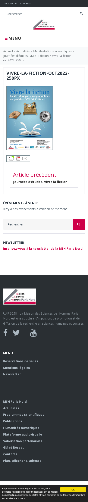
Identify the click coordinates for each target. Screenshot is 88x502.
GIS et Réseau (13, 447)
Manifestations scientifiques (52, 51)
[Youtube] (33, 332)
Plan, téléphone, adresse (22, 461)
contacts (25, 3)
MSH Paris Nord (15, 401)
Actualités (23, 51)
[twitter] (16, 332)
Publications (12, 421)
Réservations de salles (20, 361)
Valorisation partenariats (22, 441)
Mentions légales (16, 368)
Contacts (10, 454)
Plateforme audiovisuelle (22, 434)
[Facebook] (5, 332)
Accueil (8, 51)
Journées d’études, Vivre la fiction (26, 56)
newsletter (10, 3)
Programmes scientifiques (23, 414)
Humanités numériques (21, 428)
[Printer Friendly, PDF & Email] (18, 158)
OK (73, 489)
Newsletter (12, 374)
